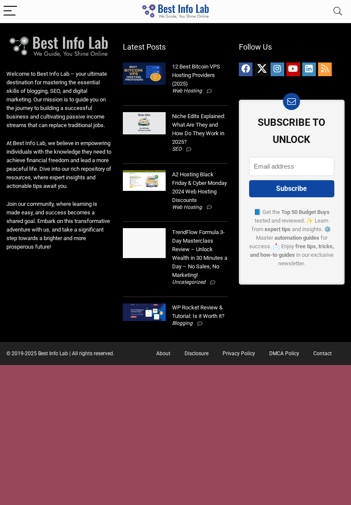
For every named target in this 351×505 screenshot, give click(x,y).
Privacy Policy (239, 353)
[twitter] (261, 69)
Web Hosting (187, 91)
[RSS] (325, 69)
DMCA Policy (284, 353)
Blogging (182, 323)
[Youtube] (293, 69)
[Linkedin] (309, 69)
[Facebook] (246, 69)
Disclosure (196, 353)
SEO (176, 149)
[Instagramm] (277, 69)
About (163, 353)
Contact (322, 353)
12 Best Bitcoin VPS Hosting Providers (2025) (196, 75)
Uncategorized (188, 282)
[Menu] (10, 11)
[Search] (337, 11)
